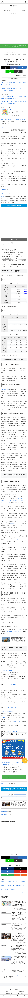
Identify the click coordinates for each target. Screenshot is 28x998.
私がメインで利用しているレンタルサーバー (12, 266)
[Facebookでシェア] (5, 601)
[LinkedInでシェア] (11, 605)
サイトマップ (21, 993)
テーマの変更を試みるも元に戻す (10, 258)
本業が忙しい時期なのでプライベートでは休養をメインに (14, 261)
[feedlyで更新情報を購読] (17, 115)
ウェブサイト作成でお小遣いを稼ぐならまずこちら (13, 264)
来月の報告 (4, 193)
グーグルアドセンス (7, 670)
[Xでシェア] (5, 597)
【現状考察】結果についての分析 (9, 249)
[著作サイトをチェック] (9, 115)
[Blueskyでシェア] (17, 597)
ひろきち (10, 109)
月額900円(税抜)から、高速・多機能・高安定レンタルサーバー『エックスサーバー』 (14, 789)
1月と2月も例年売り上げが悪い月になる (11, 254)
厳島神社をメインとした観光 (14, 631)
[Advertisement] (14, 29)
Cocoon (3, 717)
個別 (4, 246)
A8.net (2, 196)
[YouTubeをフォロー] (15, 115)
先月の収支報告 (5, 389)
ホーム (7, 991)
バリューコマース (16, 721)
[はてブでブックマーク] (11, 601)
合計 (4, 244)
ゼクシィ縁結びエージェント (8, 889)
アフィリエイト (5, 821)
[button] (18, 71)
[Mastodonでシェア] (11, 597)
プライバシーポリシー (7, 993)
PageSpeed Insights (6, 502)
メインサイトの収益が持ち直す (9, 250)
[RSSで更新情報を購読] (19, 115)
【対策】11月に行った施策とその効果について (12, 256)
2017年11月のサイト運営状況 (8, 243)
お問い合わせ (21, 991)
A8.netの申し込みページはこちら (14, 205)
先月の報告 (4, 189)
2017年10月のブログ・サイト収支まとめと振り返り (14, 119)
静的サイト (4, 783)
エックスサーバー (19, 783)
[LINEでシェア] (17, 601)
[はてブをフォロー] (13, 115)
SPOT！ (20, 629)
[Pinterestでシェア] (23, 601)
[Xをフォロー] (11, 115)
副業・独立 (13, 821)
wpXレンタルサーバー (14, 777)
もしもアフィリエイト (7, 711)
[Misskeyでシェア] (23, 597)
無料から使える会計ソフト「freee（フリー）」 (12, 885)
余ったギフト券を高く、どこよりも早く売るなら (13, 881)
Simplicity (12, 523)
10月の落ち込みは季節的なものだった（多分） (13, 252)
